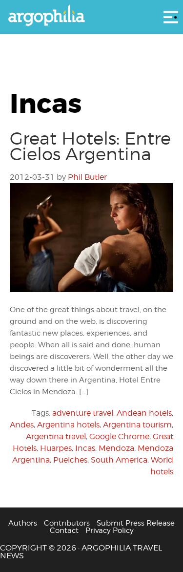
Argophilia (91, 16)
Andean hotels (144, 413)
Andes (22, 424)
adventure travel (82, 413)
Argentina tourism (137, 424)
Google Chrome (119, 436)
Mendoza (116, 448)
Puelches (70, 460)
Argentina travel (56, 436)
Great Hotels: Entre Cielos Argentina (90, 146)
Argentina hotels (68, 424)
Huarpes (56, 448)
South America (119, 460)
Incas (85, 448)
